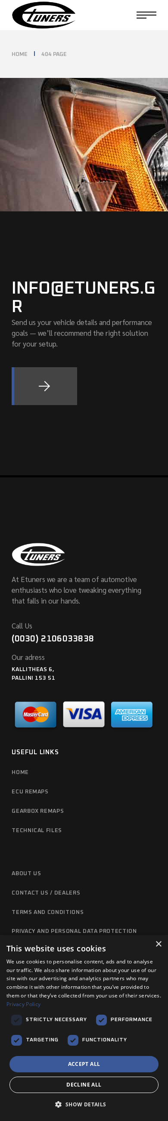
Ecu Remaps (30, 792)
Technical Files (37, 830)
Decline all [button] (83, 1084)
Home (20, 772)
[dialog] (84, 1028)
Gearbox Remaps (38, 811)
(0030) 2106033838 (53, 639)
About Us (26, 873)
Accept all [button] (84, 1064)
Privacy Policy (23, 1004)
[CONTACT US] (44, 386)
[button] (84, 1105)
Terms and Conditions (48, 912)
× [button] (158, 944)
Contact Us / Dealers (46, 893)
